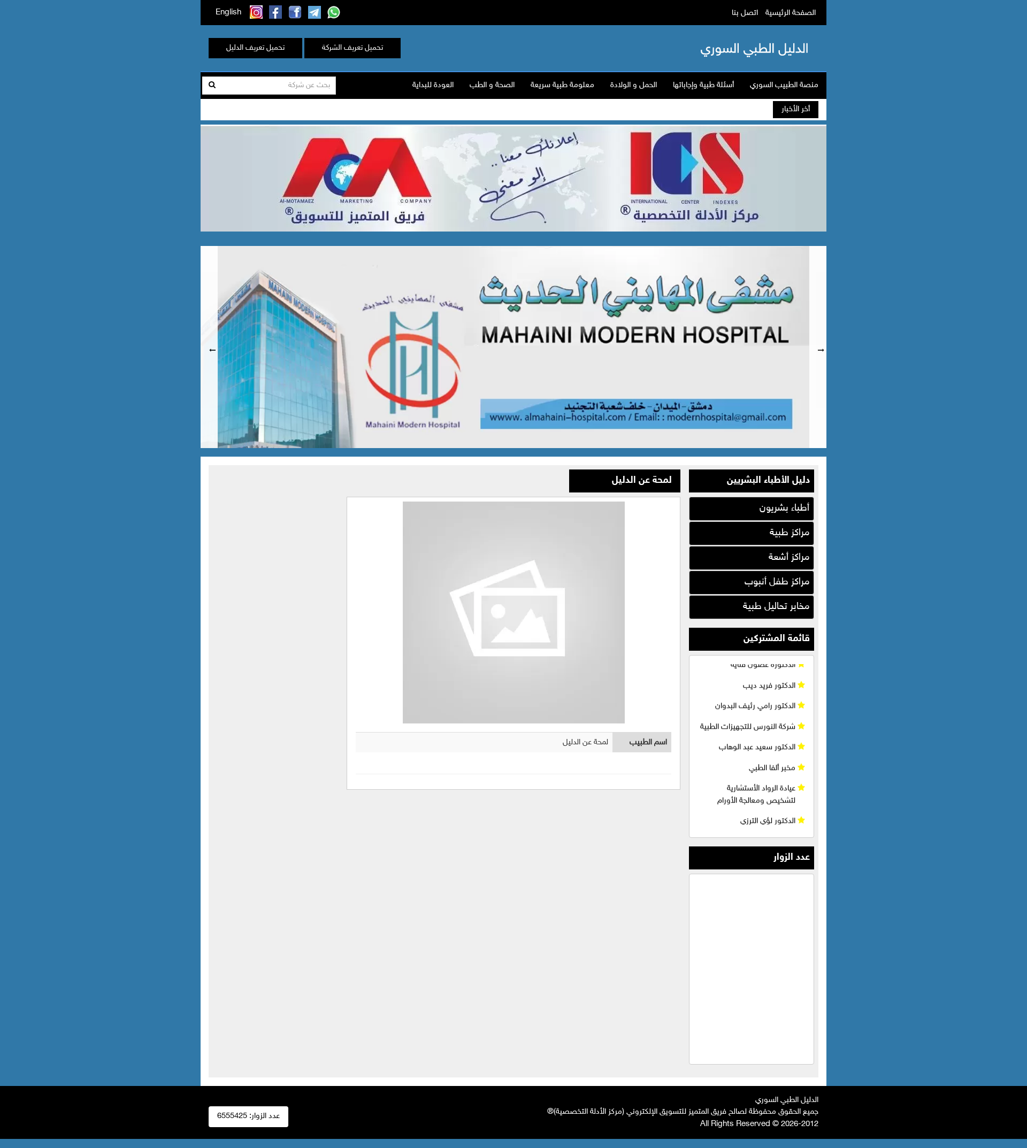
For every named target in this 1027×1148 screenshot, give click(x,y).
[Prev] (209, 347)
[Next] (817, 347)
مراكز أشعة (789, 558)
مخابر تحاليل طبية (776, 607)
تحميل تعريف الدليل (255, 47)
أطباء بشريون (784, 508)
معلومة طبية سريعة (562, 85)
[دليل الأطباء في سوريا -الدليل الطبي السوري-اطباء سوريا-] (737, 47)
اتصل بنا (745, 13)
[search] (212, 85)
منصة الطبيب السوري (784, 85)
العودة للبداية (433, 85)
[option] (513, 347)
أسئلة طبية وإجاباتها (703, 85)
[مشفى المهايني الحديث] (513, 347)
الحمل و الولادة (633, 85)
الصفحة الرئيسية (790, 13)
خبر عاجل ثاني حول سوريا (697, 109)
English (228, 12)
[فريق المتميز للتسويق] (513, 177)
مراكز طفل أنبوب (777, 582)
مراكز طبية (789, 533)
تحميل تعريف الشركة (352, 47)
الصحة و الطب (492, 85)
